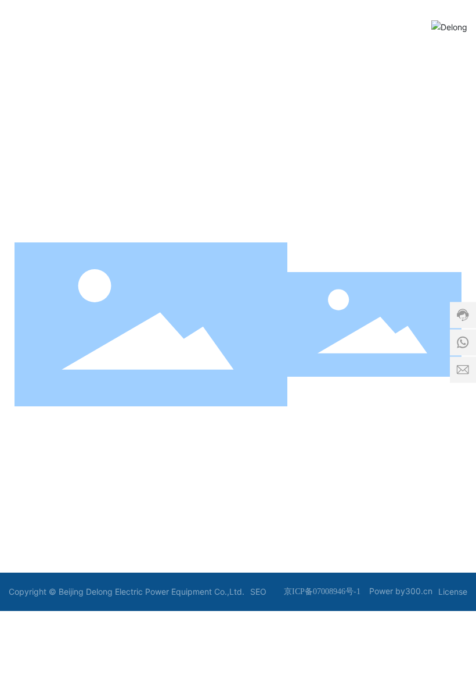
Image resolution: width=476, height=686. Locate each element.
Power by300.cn (400, 591)
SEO (258, 591)
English (327, 430)
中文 (267, 430)
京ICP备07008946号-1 (322, 591)
